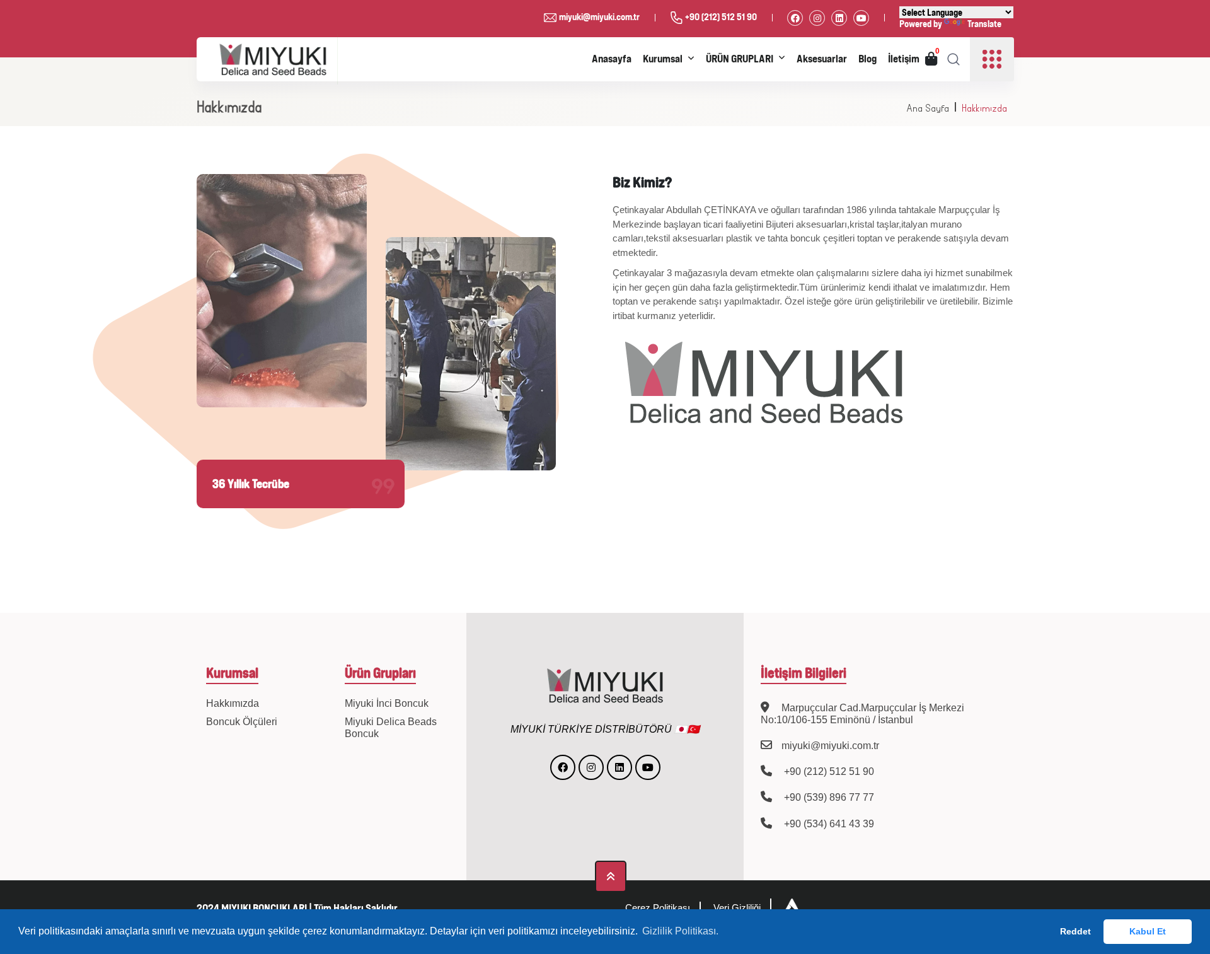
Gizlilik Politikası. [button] (680, 931)
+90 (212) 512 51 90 (721, 16)
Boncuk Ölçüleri (241, 721)
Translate (984, 23)
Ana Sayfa (927, 108)
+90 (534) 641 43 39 (827, 823)
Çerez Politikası (657, 907)
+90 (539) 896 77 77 (827, 797)
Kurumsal (663, 58)
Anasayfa (611, 58)
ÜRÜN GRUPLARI (739, 58)
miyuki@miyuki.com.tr (599, 16)
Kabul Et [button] (1147, 931)
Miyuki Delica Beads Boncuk (391, 727)
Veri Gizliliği (737, 907)
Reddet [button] (1075, 931)
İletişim (903, 58)
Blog (867, 58)
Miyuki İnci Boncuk (387, 703)
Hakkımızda (984, 108)
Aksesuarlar (822, 58)
